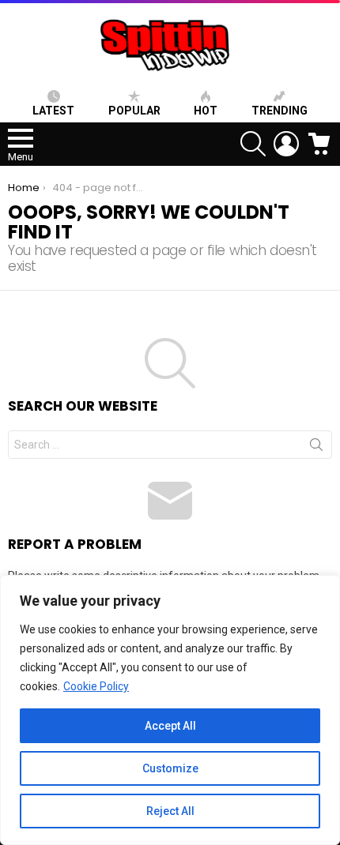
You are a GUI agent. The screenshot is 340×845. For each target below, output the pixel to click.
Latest (53, 110)
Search (316, 447)
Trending (279, 110)
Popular (134, 110)
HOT (205, 110)
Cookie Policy (96, 686)
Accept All (170, 725)
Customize (170, 768)
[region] (170, 710)
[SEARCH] (253, 143)
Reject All (170, 811)
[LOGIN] (286, 143)
